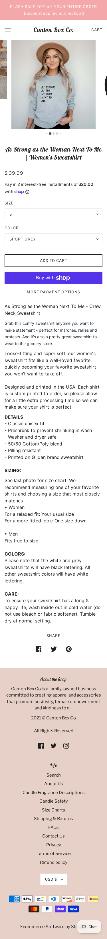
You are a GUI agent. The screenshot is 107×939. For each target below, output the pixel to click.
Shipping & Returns (53, 818)
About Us (53, 783)
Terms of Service (54, 853)
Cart (96, 29)
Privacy (53, 845)
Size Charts (53, 810)
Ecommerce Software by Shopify (53, 926)
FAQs (53, 827)
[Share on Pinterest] (68, 648)
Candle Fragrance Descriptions (54, 792)
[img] (41, 745)
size (9, 203)
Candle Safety (53, 801)
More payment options (53, 292)
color (12, 228)
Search (54, 775)
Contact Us (53, 836)
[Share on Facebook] (38, 648)
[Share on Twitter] (53, 648)
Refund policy (53, 862)
